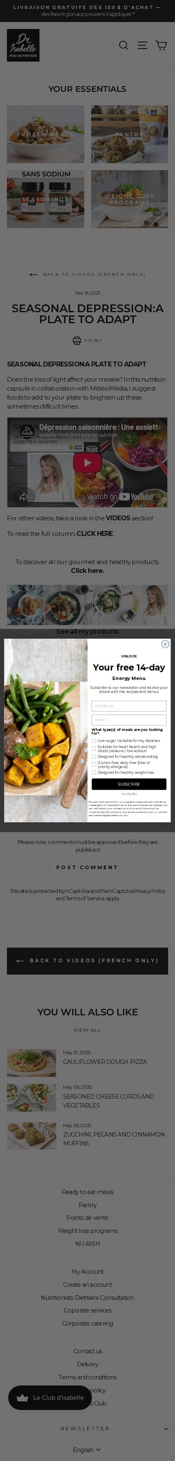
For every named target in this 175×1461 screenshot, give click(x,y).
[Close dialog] (165, 644)
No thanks (129, 793)
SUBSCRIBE (129, 784)
